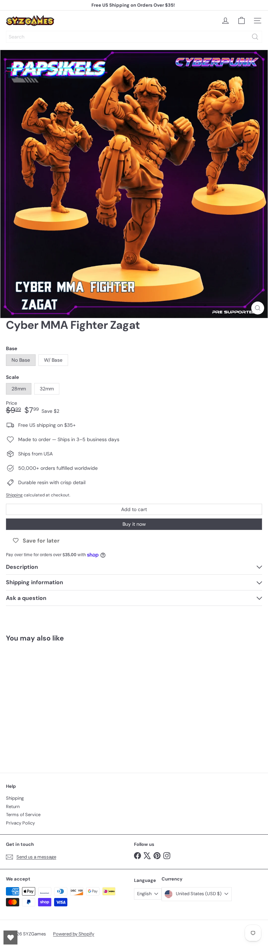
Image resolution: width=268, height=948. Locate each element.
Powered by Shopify (73, 934)
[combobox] (134, 37)
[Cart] (241, 20)
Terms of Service (23, 815)
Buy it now (134, 524)
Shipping (14, 495)
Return (13, 806)
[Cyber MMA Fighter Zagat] (49, 703)
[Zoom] (257, 308)
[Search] (255, 37)
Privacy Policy (20, 823)
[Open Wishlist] (10, 938)
